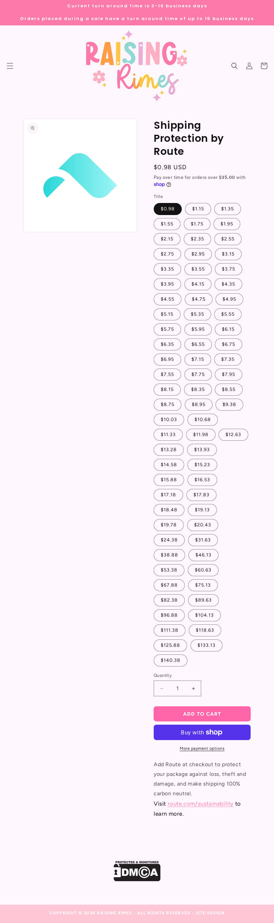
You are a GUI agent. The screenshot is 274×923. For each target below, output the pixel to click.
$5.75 (167, 329)
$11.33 (168, 434)
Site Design (210, 913)
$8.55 (229, 389)
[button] (234, 66)
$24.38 (169, 540)
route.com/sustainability (201, 803)
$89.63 (203, 600)
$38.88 (169, 555)
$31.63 (203, 540)
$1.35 (227, 209)
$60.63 (203, 570)
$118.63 (205, 630)
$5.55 (228, 314)
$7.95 (228, 374)
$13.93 (202, 449)
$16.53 (202, 480)
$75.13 (203, 585)
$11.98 (201, 434)
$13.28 (169, 449)
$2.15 (167, 239)
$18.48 (169, 510)
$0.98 (168, 209)
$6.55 (198, 344)
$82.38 (169, 600)
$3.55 (198, 269)
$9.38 (229, 404)
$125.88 (170, 645)
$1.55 (167, 224)
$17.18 (168, 495)
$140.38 (170, 660)
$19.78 (169, 525)
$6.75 (228, 344)
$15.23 (202, 465)
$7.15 (197, 359)
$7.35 (228, 359)
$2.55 (228, 239)
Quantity (163, 675)
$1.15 (198, 209)
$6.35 (167, 344)
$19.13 (202, 510)
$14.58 (169, 465)
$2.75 (167, 254)
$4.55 (167, 299)
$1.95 (227, 224)
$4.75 (199, 299)
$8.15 (167, 389)
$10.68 (202, 419)
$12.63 (233, 434)
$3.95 (167, 284)
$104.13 (204, 615)
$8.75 (167, 404)
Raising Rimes (114, 913)
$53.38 (169, 570)
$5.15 (167, 314)
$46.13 (203, 555)
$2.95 (198, 254)
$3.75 (228, 269)
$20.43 (202, 525)
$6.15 (228, 329)
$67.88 (169, 585)
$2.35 (197, 239)
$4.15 (197, 284)
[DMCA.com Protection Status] (137, 879)
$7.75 (198, 374)
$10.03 (169, 419)
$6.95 (167, 359)
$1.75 (197, 224)
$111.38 (169, 630)
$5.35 (197, 314)
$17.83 (201, 495)
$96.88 (169, 615)
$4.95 (229, 299)
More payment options (202, 748)
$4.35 (228, 284)
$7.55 (167, 374)
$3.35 (167, 269)
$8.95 (199, 404)
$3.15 (228, 254)
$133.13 (206, 645)
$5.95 (198, 329)
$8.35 (198, 389)
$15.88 (169, 480)
